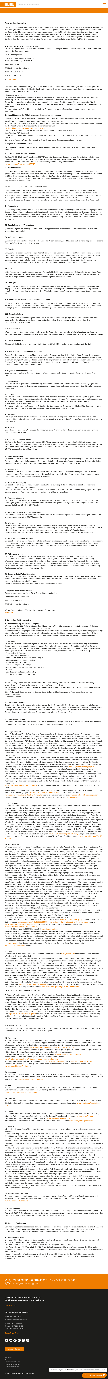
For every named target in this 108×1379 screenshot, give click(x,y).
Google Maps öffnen (12, 1333)
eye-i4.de (12, 79)
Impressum (9, 613)
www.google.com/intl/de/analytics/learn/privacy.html (24, 795)
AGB (6, 1359)
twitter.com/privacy (12, 943)
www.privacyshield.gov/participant (17, 1066)
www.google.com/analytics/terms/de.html (44, 792)
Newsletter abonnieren (14, 1349)
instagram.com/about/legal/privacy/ (31, 1079)
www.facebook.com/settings (55, 1061)
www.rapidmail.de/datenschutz (16, 1201)
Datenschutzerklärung (12, 1362)
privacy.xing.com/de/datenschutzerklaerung (21, 1092)
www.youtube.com (68, 954)
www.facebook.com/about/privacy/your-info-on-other (70, 922)
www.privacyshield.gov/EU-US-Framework (21, 785)
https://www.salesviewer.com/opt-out (22, 1014)
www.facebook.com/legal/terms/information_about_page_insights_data (31, 1059)
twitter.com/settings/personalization (60, 1118)
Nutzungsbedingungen (12, 1364)
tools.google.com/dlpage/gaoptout (81, 767)
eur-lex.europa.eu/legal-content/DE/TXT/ (20, 164)
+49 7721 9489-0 (59, 1279)
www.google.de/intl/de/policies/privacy (83, 795)
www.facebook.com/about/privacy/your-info (21, 924)
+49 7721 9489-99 (17, 1326)
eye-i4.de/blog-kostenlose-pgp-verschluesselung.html (25, 128)
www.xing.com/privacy (49, 929)
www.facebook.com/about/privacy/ (68, 1054)
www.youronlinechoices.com (81, 1061)
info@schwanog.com (26, 1283)
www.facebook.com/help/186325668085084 (34, 922)
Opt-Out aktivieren (72, 797)
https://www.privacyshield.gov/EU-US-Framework (60, 987)
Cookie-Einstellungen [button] (12, 1366)
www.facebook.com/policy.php (71, 919)
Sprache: (8, 1305)
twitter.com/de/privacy (85, 1116)
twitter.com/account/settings (15, 945)
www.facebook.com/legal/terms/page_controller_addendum (52, 1047)
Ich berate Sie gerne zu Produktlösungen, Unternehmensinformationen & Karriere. (78, 1370)
